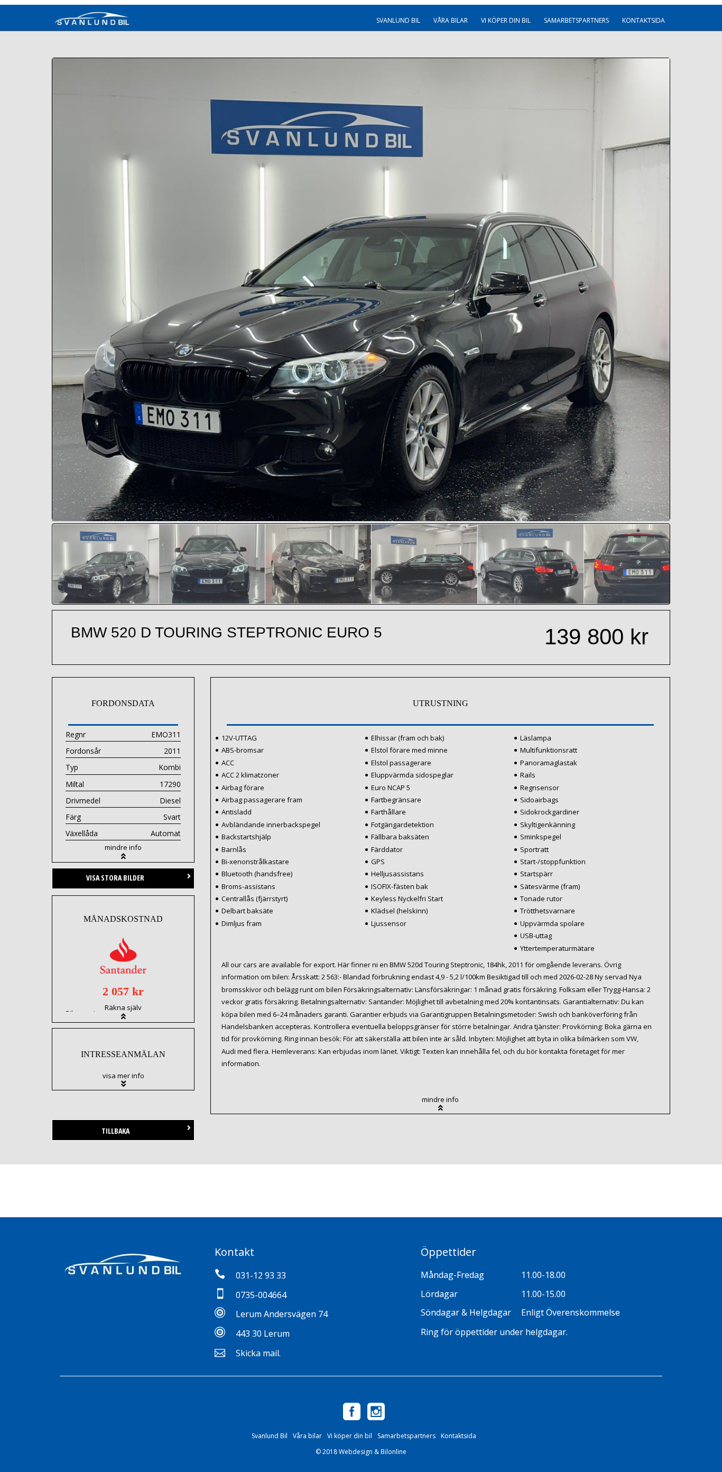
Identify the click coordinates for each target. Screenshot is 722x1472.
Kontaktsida (643, 20)
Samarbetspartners (576, 20)
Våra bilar (450, 20)
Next (688, 286)
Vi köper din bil (506, 20)
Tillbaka (115, 1131)
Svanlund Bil (398, 20)
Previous (34, 286)
